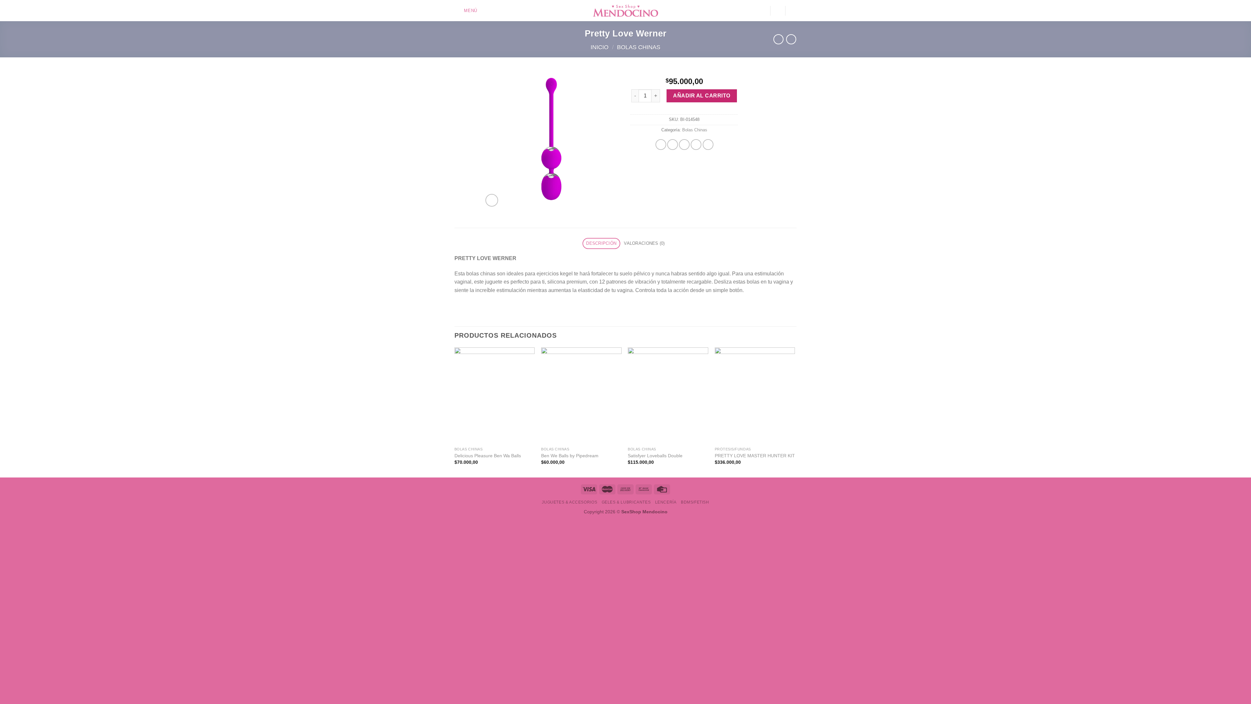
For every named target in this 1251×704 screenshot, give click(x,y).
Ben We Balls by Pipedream (569, 455)
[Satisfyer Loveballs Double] (668, 395)
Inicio (600, 47)
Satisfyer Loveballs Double (655, 455)
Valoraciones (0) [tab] (644, 243)
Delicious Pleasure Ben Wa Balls (487, 455)
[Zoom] (491, 200)
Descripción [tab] (601, 243)
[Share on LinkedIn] (708, 144)
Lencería (666, 502)
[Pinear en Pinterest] (696, 144)
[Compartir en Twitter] (672, 144)
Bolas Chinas (638, 47)
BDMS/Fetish (695, 502)
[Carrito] (793, 11)
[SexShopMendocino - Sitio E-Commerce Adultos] (625, 11)
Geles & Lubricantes (626, 502)
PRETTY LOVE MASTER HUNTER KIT (755, 455)
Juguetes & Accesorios (569, 502)
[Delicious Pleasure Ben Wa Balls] (494, 395)
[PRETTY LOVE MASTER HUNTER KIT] (755, 395)
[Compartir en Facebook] (660, 144)
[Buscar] (777, 10)
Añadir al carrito (701, 95)
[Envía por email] (684, 144)
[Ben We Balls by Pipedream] (581, 395)
